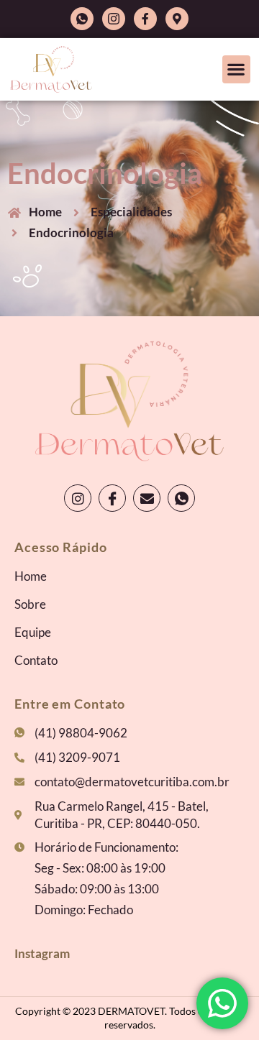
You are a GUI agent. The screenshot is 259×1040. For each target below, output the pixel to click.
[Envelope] (146, 498)
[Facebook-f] (145, 18)
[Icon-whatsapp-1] (82, 18)
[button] (236, 69)
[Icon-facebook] (112, 498)
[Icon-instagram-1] (113, 18)
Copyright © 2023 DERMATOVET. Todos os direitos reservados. (130, 1017)
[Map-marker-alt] (176, 18)
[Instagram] (77, 498)
